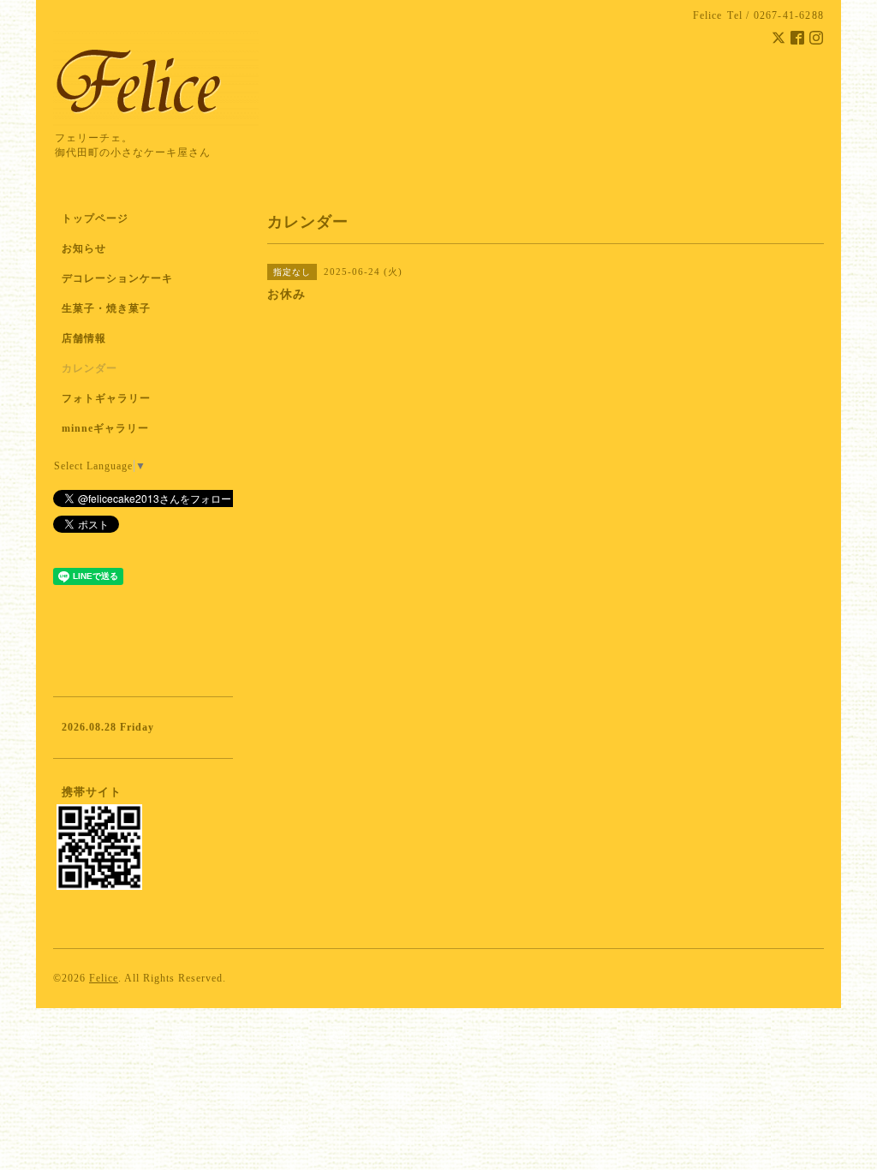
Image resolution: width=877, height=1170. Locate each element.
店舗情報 (84, 338)
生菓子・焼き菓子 (106, 308)
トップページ (95, 218)
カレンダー (89, 368)
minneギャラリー (105, 428)
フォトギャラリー (106, 398)
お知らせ (84, 248)
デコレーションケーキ (140, 278)
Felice (103, 978)
